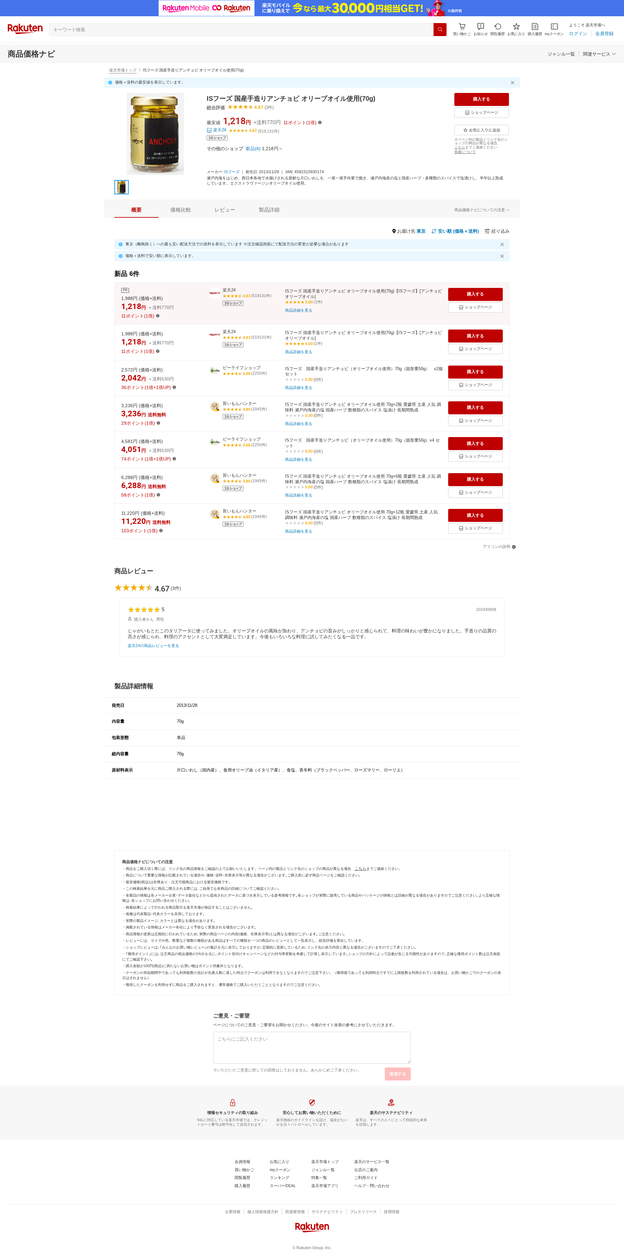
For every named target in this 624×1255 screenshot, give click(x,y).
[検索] (440, 29)
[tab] (136, 210)
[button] (481, 29)
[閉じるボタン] (513, 82)
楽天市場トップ (122, 70)
